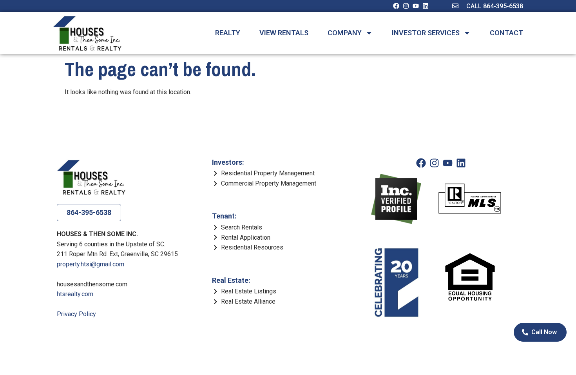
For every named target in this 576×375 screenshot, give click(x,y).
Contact (506, 33)
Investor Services (426, 33)
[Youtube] (416, 6)
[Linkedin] (425, 6)
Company (345, 33)
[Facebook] (396, 6)
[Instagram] (406, 6)
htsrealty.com (75, 294)
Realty (227, 33)
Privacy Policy (76, 314)
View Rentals (283, 33)
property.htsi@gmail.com (90, 264)
